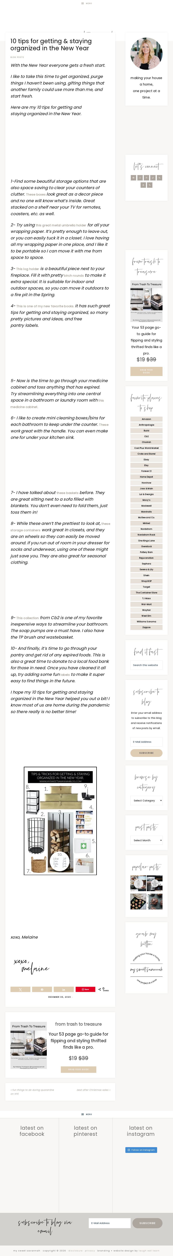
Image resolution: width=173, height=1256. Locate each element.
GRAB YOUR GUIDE (78, 1069)
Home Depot (146, 476)
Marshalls (146, 511)
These (103, 425)
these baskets (68, 493)
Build (146, 430)
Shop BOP (146, 581)
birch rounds (74, 275)
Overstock (146, 546)
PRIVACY (90, 1250)
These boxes (36, 194)
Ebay (146, 459)
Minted (146, 523)
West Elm (146, 615)
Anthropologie (146, 424)
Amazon (146, 419)
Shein (146, 575)
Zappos (146, 627)
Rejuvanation (146, 557)
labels (65, 675)
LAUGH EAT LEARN (149, 1250)
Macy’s (146, 500)
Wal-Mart (146, 604)
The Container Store (146, 592)
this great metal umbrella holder (61, 225)
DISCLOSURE (75, 1250)
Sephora (146, 563)
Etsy (146, 465)
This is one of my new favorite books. (45, 306)
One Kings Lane (146, 540)
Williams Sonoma (146, 621)
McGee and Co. (146, 517)
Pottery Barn (146, 552)
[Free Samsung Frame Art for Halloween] (155, 884)
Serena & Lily (146, 569)
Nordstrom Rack (146, 534)
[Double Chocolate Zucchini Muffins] (155, 902)
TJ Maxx (146, 598)
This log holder (27, 269)
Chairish (146, 442)
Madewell (146, 505)
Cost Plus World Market (146, 448)
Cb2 (146, 436)
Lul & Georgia (146, 494)
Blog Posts (17, 57)
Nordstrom (146, 529)
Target (146, 586)
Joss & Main (146, 488)
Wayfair (146, 610)
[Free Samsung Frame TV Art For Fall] (138, 884)
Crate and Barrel (146, 453)
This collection (27, 618)
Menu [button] (89, 3)
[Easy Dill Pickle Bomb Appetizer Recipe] (138, 902)
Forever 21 (146, 471)
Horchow (146, 482)
